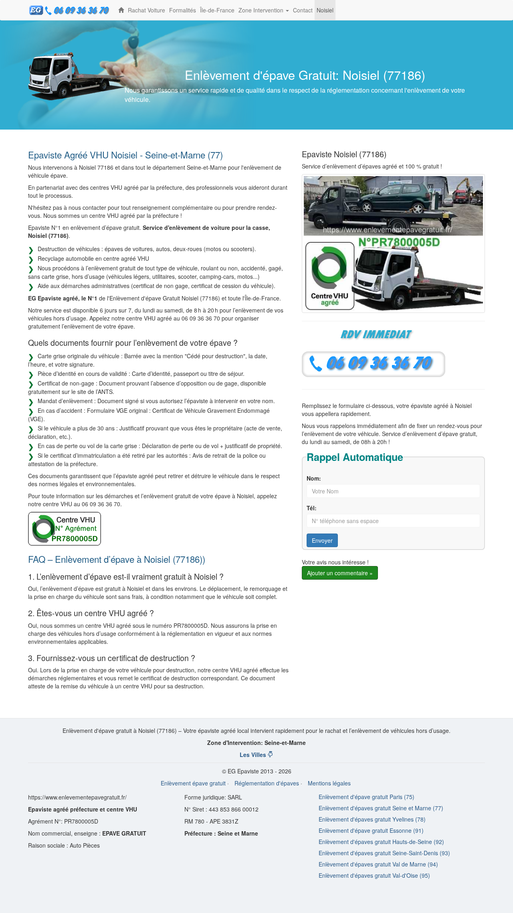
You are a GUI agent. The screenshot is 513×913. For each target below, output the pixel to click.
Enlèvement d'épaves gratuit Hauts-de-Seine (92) (381, 842)
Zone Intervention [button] (264, 13)
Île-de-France (217, 10)
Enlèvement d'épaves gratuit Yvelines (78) (372, 819)
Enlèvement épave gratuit (193, 783)
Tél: (312, 508)
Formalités (182, 10)
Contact (303, 10)
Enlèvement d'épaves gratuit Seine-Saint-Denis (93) (384, 853)
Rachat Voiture (146, 10)
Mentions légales (329, 783)
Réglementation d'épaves (266, 783)
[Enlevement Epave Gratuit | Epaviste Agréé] (121, 10)
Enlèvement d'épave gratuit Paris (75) (366, 797)
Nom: (314, 478)
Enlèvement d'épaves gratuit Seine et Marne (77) (381, 808)
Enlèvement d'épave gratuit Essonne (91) (371, 830)
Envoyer (322, 540)
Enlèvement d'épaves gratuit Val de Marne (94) (378, 864)
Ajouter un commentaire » (340, 573)
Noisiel (325, 10)
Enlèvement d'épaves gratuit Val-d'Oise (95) (374, 875)
